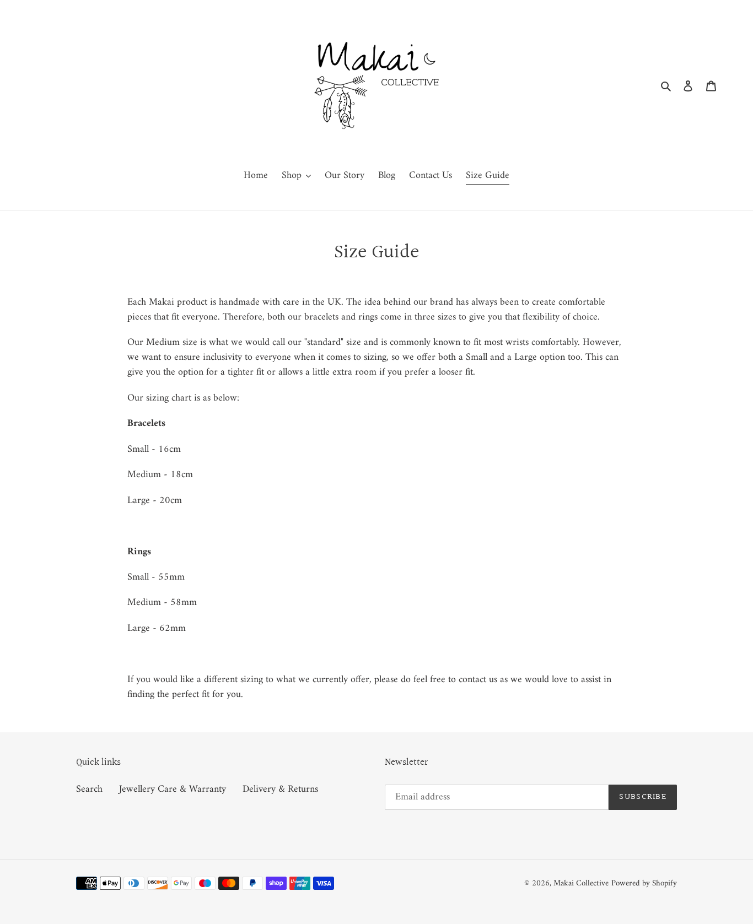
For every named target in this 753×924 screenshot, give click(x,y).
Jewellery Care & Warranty (172, 789)
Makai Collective (581, 883)
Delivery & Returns (280, 789)
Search (89, 789)
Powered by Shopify (644, 883)
